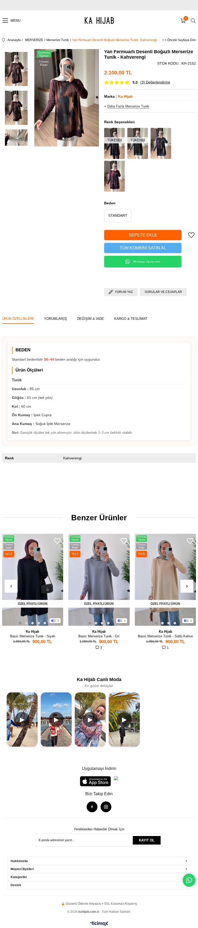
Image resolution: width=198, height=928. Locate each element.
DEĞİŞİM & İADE (90, 319)
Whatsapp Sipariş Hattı (146, 261)
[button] (63, 138)
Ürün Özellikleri (18, 319)
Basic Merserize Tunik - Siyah (32, 636)
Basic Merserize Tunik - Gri (98, 636)
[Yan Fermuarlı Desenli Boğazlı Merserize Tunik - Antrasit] (161, 143)
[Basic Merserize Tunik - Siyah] (32, 580)
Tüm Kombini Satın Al (143, 248)
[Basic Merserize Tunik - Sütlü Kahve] (165, 580)
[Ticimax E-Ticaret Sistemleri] (99, 924)
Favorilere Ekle (57, 541)
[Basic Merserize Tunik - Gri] (99, 580)
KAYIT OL (146, 840)
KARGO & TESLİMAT (130, 319)
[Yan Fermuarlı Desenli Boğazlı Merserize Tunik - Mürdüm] (114, 176)
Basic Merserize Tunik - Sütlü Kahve (165, 636)
